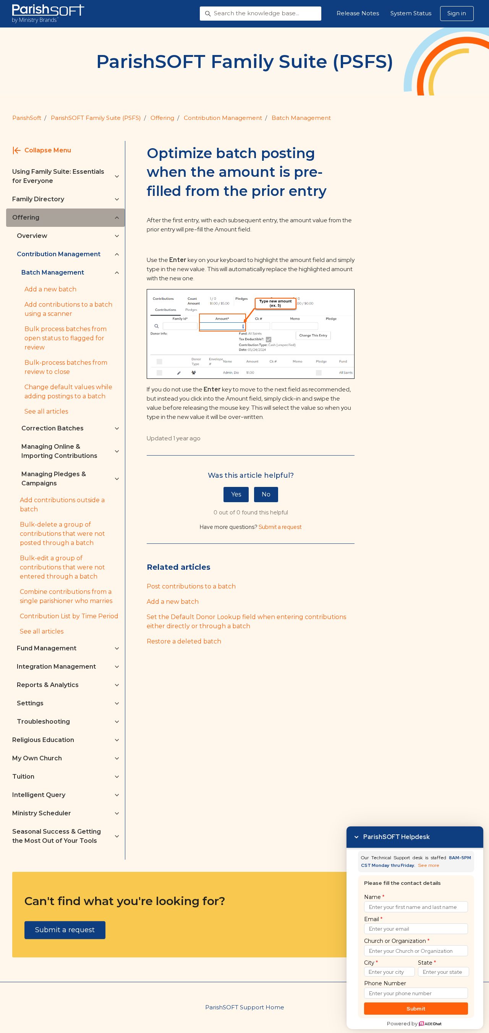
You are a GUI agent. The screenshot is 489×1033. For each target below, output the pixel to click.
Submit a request (280, 527)
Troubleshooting (43, 721)
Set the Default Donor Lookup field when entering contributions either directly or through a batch (246, 621)
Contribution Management (223, 117)
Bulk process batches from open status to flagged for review (65, 338)
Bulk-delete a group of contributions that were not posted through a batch (62, 533)
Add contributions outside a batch (62, 504)
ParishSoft (26, 117)
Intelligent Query (38, 795)
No (266, 494)
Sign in (456, 13)
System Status (410, 13)
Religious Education (43, 740)
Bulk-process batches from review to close (65, 367)
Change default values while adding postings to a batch (68, 391)
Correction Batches (52, 428)
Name (374, 897)
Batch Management (301, 117)
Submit (416, 1008)
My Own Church (37, 758)
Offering (162, 117)
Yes (236, 494)
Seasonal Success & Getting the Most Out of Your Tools (56, 836)
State (427, 962)
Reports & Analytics (48, 685)
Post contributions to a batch (191, 586)
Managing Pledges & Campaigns (53, 478)
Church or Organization (396, 941)
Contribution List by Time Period (69, 616)
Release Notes (358, 13)
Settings (30, 703)
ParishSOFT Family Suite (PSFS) (96, 117)
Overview (32, 235)
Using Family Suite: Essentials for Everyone (58, 176)
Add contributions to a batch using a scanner (68, 309)
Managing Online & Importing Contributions (59, 451)
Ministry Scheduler (41, 813)
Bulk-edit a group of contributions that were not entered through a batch (62, 567)
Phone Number (385, 983)
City (371, 962)
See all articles (46, 411)
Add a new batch (173, 601)
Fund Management (46, 648)
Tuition (23, 776)
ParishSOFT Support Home (244, 1007)
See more (428, 865)
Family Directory (38, 199)
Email (373, 919)
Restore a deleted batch (184, 641)
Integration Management (56, 666)
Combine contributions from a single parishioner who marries (66, 596)
